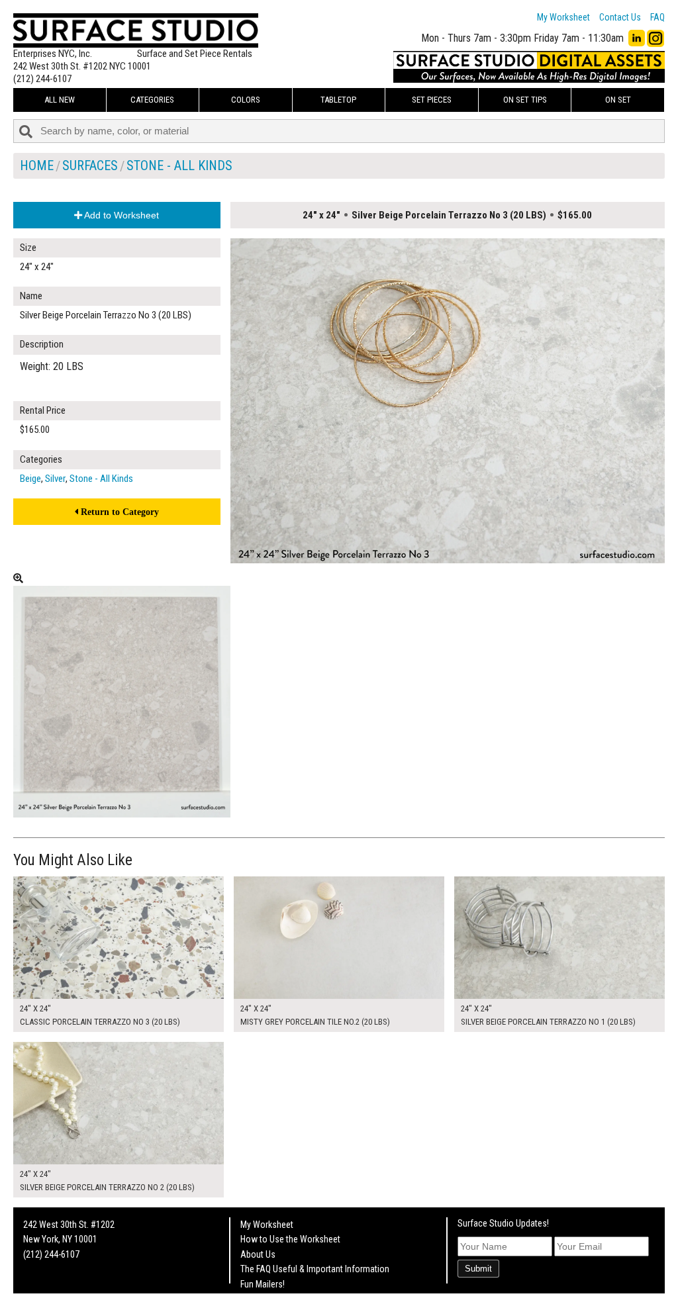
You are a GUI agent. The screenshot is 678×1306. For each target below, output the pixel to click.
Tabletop (338, 100)
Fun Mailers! (262, 1284)
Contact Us (620, 17)
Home (37, 165)
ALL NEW (59, 100)
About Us (257, 1254)
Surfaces (90, 165)
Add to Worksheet (120, 215)
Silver (55, 479)
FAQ (657, 17)
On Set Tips (525, 100)
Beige (30, 479)
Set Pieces (432, 100)
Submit (478, 1269)
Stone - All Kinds (179, 165)
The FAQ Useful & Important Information (314, 1269)
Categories (152, 100)
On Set (618, 100)
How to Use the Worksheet (290, 1239)
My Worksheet (563, 17)
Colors (245, 100)
